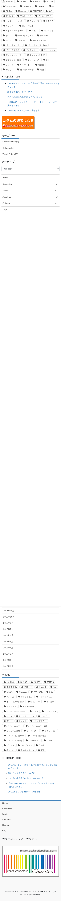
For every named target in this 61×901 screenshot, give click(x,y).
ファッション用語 (38, 736)
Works (5, 814)
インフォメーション (15, 702)
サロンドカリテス (26, 716)
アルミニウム (26, 697)
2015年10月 (9, 617)
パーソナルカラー (14, 726)
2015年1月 (8, 666)
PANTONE (38, 692)
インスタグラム (45, 697)
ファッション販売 (14, 740)
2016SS (37, 682)
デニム (9, 721)
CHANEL (42, 687)
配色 (43, 750)
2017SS (50, 682)
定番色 (42, 745)
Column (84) (8, 148)
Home (5, 803)
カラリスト (11, 706)
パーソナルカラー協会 (38, 726)
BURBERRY (12, 687)
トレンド (23, 721)
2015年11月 (8, 610)
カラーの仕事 (28, 706)
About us (6, 819)
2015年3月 (8, 654)
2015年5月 (8, 641)
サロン (9, 716)
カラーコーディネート (16, 711)
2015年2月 (8, 660)
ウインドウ (35, 702)
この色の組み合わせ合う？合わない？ (25, 778)
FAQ (4, 830)
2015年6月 (8, 635)
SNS (51, 692)
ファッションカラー (15, 736)
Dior (54, 687)
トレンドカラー (39, 721)
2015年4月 (8, 648)
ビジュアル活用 (13, 731)
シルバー (44, 716)
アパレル (10, 697)
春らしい (10, 750)
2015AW (10, 682)
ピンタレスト (32, 731)
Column (5, 825)
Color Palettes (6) (11, 141)
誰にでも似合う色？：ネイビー (22, 773)
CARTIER (28, 687)
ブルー (49, 740)
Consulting (7, 808)
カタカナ (50, 702)
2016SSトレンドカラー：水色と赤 (24, 792)
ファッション (50, 731)
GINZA (9, 692)
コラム (35, 711)
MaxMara (23, 692)
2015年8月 (8, 623)
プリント (10, 745)
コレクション (50, 711)
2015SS (23, 682)
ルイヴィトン (26, 745)
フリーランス (34, 740)
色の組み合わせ (27, 750)
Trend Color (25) (10, 154)
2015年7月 (8, 629)
